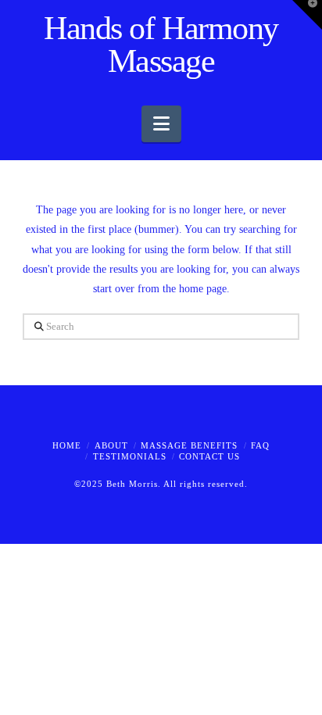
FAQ (260, 445)
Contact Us (209, 456)
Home (66, 445)
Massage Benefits (189, 445)
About (111, 445)
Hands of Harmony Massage (160, 44)
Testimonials (129, 456)
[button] (161, 123)
